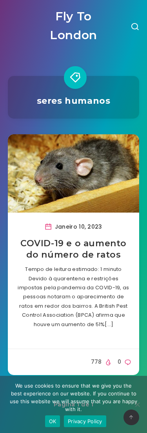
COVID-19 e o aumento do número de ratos (73, 249)
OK (52, 421)
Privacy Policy (85, 421)
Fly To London (73, 25)
